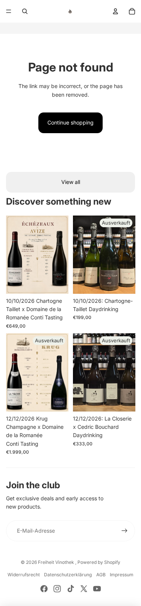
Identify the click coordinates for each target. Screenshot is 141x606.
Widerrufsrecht (24, 574)
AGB (101, 574)
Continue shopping (70, 122)
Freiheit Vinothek (56, 562)
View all (70, 182)
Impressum (121, 574)
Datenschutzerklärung (68, 574)
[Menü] (8, 11)
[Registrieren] (124, 531)
